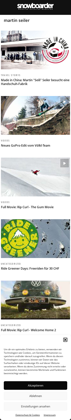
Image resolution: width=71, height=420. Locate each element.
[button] (65, 340)
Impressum (50, 415)
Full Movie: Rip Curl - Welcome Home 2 (35, 309)
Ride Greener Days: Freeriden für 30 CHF (35, 247)
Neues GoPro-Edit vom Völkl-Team (35, 124)
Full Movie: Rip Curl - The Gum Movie (35, 186)
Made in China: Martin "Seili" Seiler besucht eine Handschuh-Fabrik (35, 60)
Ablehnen (35, 396)
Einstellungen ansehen (35, 406)
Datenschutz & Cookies (28, 415)
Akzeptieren (35, 385)
